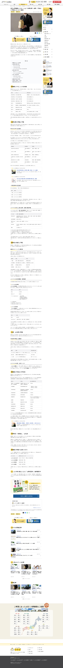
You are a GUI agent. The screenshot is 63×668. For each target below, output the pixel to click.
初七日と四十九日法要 (16, 65)
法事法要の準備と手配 (15, 64)
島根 (15, 619)
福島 (43, 621)
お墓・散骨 (48, 4)
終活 (14, 4)
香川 (15, 623)
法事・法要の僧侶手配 (22, 210)
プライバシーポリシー (17, 662)
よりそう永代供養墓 (14, 286)
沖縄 (19, 634)
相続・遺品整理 (57, 4)
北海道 (44, 615)
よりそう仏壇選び (26, 368)
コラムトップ (6, 4)
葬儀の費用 (46, 45)
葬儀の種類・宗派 (47, 38)
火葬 (45, 35)
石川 (24, 623)
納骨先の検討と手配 (15, 70)
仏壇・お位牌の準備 (15, 74)
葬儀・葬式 (23, 4)
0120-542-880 (41, 1)
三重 (28, 617)
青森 (47, 615)
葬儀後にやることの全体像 (16, 62)
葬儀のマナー (47, 47)
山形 (47, 619)
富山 (28, 623)
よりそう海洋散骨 (14, 308)
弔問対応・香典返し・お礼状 (16, 80)
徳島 (19, 619)
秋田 (43, 619)
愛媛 (19, 621)
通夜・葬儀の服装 (47, 43)
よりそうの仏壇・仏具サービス (18, 77)
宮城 (47, 617)
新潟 (24, 619)
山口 (15, 617)
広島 (15, 615)
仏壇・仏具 (31, 4)
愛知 (24, 615)
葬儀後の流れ (47, 40)
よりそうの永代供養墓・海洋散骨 (18, 73)
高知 (15, 621)
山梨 (24, 621)
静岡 (28, 615)
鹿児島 (15, 634)
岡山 (19, 615)
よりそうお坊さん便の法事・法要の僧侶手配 (20, 68)
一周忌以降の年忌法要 (16, 67)
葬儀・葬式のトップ (48, 33)
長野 (28, 619)
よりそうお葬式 (13, 644)
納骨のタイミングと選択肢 (17, 71)
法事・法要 (40, 4)
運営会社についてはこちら (37, 507)
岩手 (43, 617)
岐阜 (24, 617)
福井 (28, 621)
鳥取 (19, 617)
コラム (17, 644)
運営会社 (12, 662)
